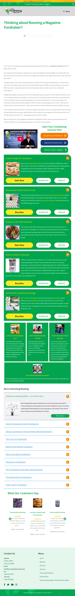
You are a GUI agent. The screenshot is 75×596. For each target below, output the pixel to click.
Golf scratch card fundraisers (30, 298)
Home (42, 558)
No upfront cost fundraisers (53, 136)
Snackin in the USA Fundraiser (19, 222)
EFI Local (42, 569)
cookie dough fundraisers (35, 163)
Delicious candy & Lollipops (53, 150)
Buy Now (19, 212)
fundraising (35, 301)
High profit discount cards (53, 143)
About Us (42, 562)
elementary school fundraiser (55, 195)
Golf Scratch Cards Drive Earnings (20, 293)
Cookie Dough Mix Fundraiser (18, 158)
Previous (10, 518)
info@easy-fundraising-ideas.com (14, 569)
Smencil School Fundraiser (17, 254)
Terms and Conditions (46, 573)
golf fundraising (56, 298)
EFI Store (42, 565)
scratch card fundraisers (47, 200)
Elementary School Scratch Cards (20, 190)
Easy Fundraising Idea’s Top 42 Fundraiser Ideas (54, 580)
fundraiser (59, 198)
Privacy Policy (44, 577)
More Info (61, 180)
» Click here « (48, 1)
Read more (60, 416)
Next (64, 518)
